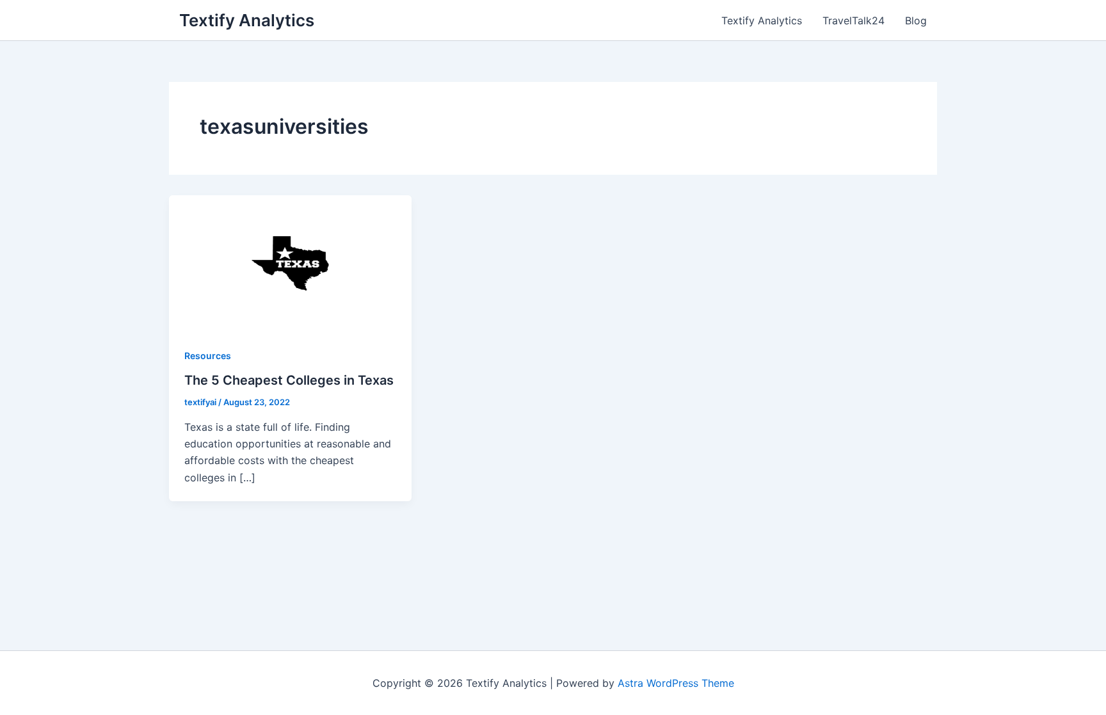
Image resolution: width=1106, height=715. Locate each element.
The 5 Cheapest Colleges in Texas (289, 380)
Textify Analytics (246, 20)
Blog (916, 20)
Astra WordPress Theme (676, 683)
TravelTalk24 (853, 20)
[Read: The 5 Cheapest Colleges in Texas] (290, 262)
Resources (207, 355)
